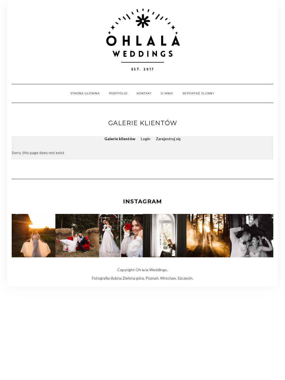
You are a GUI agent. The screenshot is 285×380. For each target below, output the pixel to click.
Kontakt (144, 93)
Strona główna (85, 93)
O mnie (167, 93)
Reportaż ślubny (199, 93)
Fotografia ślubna (107, 278)
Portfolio (118, 93)
